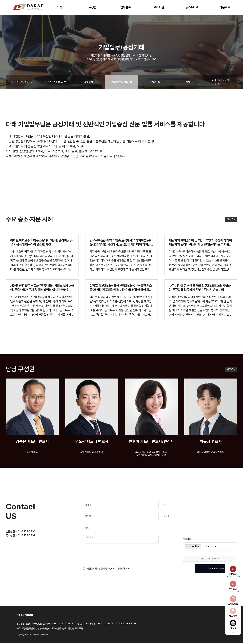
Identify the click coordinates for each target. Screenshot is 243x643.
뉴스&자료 (192, 7)
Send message (216, 568)
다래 (59, 7)
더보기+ (231, 219)
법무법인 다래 (28, 7)
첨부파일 (187, 539)
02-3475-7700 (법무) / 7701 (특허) (78, 623)
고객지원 (158, 7)
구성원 (93, 7)
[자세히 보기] (124, 568)
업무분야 (125, 7)
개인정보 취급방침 (25, 614)
